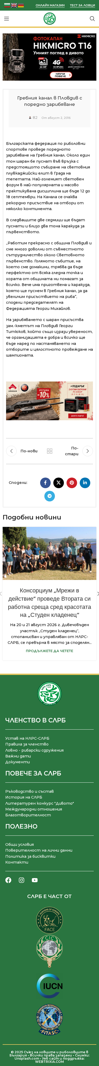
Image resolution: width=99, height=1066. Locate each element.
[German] (21, 5)
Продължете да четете (49, 651)
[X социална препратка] (58, 483)
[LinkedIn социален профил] (85, 483)
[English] (14, 5)
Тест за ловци (82, 5)
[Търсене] (92, 18)
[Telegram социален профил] (49, 496)
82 (35, 117)
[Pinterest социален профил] (72, 483)
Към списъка (49, 451)
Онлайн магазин (50, 5)
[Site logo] (49, 18)
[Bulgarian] (7, 5)
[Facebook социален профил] (45, 483)
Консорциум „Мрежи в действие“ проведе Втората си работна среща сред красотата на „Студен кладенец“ (49, 602)
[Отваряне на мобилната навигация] (6, 18)
